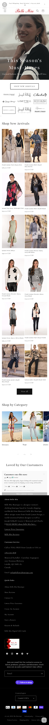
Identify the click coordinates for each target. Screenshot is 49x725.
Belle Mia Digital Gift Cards (15, 631)
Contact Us (9, 598)
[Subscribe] (41, 674)
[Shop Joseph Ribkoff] (24, 94)
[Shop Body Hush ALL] (40, 101)
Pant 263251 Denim (35, 338)
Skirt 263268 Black (35, 208)
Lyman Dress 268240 (8, 250)
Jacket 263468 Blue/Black (11, 381)
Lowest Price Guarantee (14, 529)
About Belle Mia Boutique (14, 587)
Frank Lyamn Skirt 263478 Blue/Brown (33, 166)
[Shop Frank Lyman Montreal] (9, 94)
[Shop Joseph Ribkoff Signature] (24, 110)
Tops (25, 444)
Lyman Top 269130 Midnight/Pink (13, 208)
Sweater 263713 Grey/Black (34, 295)
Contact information (37, 720)
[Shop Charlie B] (40, 94)
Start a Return (10, 620)
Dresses (5, 445)
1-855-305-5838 (10, 553)
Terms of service (12, 720)
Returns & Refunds (12, 625)
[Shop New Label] (9, 110)
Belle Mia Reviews (12, 534)
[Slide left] (18, 454)
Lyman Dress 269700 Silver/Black (13, 338)
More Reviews (10, 592)
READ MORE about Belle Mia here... (21, 524)
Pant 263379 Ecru (12, 165)
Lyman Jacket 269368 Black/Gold (35, 380)
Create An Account (12, 609)
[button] (5, 11)
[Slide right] (31, 454)
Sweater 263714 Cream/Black (11, 295)
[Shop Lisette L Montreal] (24, 101)
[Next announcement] (44, 4)
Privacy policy (40, 716)
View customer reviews (24, 494)
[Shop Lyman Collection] (40, 110)
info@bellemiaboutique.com (21, 572)
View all (24, 391)
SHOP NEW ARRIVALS (24, 86)
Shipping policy (24, 720)
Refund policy (29, 716)
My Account (9, 614)
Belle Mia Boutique (16, 716)
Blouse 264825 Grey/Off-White (34, 251)
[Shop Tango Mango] (9, 101)
